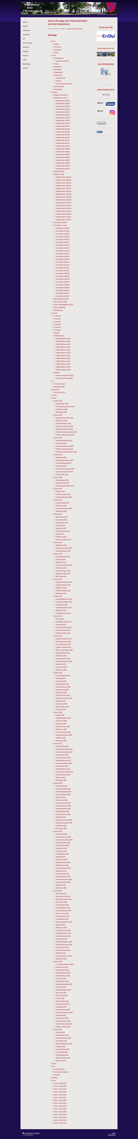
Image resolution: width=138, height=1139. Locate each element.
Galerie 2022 (58, 477)
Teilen (100, 132)
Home (54, 41)
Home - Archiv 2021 (60, 1097)
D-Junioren (57, 324)
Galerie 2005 (58, 831)
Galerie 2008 (58, 712)
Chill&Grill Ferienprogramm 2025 (66, 432)
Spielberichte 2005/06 (63, 157)
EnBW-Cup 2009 (61, 692)
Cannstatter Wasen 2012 (64, 621)
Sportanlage (58, 66)
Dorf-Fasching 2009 (62, 689)
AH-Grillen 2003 (61, 978)
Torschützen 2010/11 (62, 270)
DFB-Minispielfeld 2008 (63, 718)
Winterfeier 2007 (61, 780)
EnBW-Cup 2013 (61, 610)
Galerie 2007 (58, 743)
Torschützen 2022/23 (62, 236)
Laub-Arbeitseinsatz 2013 (64, 599)
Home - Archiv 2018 (60, 1106)
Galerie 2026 (58, 401)
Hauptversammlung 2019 (64, 497)
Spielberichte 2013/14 (63, 134)
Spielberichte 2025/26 (63, 100)
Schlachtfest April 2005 (63, 876)
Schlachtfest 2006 (61, 786)
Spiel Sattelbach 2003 (63, 975)
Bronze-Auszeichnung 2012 (65, 375)
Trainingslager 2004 (62, 905)
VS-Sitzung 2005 (61, 851)
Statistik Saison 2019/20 (63, 194)
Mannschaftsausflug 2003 (64, 984)
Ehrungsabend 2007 (62, 746)
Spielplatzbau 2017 (62, 522)
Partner (54, 1063)
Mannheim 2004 (61, 893)
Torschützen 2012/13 (62, 265)
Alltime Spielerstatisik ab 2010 (63, 304)
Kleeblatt (56, 372)
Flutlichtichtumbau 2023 (63, 463)
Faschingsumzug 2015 (63, 570)
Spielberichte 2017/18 (63, 123)
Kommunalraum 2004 (63, 916)
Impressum (57, 47)
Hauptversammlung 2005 (64, 879)
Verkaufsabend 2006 (62, 811)
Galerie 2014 (58, 579)
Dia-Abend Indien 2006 (63, 788)
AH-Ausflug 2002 (61, 1041)
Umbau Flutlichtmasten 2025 (65, 434)
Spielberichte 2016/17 (63, 126)
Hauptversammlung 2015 (64, 565)
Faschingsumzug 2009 (63, 687)
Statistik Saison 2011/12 (63, 216)
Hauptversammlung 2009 (64, 698)
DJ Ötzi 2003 (60, 998)
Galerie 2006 (58, 783)
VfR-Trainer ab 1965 (60, 301)
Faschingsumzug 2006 (63, 814)
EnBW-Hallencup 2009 (63, 367)
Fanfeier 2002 (60, 1032)
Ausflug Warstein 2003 (63, 973)
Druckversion (28, 1133)
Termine (54, 395)
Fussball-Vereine (59, 1069)
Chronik (56, 64)
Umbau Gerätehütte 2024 (64, 440)
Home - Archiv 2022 (60, 1094)
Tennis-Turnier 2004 (62, 913)
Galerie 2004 (58, 890)
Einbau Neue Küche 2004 (64, 944)
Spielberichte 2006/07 (63, 154)
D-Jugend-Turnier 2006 (63, 805)
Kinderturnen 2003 (62, 967)
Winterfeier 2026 (61, 412)
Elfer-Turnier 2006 (62, 800)
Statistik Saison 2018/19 (63, 197)
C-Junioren (57, 321)
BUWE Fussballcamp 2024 (64, 449)
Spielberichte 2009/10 (63, 146)
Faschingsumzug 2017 (63, 531)
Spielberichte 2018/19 (63, 120)
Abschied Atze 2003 (62, 1001)
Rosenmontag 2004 (62, 947)
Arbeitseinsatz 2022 (62, 480)
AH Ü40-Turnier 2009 (63, 695)
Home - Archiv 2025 (60, 1086)
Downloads (57, 49)
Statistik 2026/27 (59, 171)
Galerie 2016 (58, 542)
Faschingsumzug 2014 (63, 585)
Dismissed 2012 (61, 624)
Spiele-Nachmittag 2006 (63, 791)
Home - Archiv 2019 (60, 1103)
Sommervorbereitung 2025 (64, 426)
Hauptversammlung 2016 (64, 548)
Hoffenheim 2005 (61, 848)
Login (113, 1133)
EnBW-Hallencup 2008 (63, 369)
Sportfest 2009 (60, 678)
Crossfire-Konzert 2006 (63, 803)
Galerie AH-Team (59, 386)
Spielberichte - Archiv (60, 98)
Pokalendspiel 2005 (62, 854)
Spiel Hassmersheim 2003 (64, 1012)
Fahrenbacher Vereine (61, 1072)
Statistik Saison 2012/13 (63, 214)
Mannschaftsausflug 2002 (64, 1043)
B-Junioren (57, 318)
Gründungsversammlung (64, 83)
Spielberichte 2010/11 (63, 143)
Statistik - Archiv (59, 174)
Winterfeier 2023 (61, 457)
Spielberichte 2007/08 (63, 151)
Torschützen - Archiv (60, 225)
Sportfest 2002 (60, 1046)
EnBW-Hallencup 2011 (63, 361)
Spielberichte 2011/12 (63, 140)
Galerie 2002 (58, 1029)
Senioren (54, 92)
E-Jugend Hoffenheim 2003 (65, 964)
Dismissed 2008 (61, 723)
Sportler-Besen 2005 (62, 845)
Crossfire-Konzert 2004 (63, 936)
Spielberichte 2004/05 (63, 160)
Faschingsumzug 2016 (63, 551)
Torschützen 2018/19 (62, 248)
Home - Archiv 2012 (60, 1123)
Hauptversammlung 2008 (64, 735)
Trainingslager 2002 (62, 1035)
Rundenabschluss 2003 (63, 990)
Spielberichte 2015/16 (63, 129)
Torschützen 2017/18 (62, 250)
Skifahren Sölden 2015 (63, 573)
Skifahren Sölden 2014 (63, 590)
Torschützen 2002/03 (62, 293)
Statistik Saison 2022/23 (63, 185)
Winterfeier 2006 (61, 828)
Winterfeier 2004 (61, 958)
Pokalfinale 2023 (61, 466)
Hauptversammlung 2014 (64, 582)
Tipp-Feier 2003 (61, 987)
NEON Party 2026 (61, 409)
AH (53, 381)
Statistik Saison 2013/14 (63, 211)
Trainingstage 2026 (62, 403)
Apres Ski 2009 (61, 709)
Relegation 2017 (61, 528)
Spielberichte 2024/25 (63, 103)
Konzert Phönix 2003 (62, 1004)
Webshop (55, 1077)
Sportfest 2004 (60, 924)
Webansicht (111, 1135)
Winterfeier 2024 (61, 443)
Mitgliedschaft (58, 72)
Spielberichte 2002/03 (63, 165)
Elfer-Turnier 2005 (62, 859)
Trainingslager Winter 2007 (64, 771)
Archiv (54, 1080)
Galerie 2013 (58, 596)
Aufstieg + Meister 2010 (63, 647)
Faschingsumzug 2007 (63, 774)
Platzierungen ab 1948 (61, 299)
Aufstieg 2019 (60, 491)
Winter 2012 (60, 619)
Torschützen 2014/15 (62, 259)
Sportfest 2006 (60, 797)
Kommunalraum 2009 (63, 675)
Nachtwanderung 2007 (63, 769)
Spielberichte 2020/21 (63, 114)
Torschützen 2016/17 (62, 253)
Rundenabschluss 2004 (63, 933)
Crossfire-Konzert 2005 (63, 868)
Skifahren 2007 (61, 777)
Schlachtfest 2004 (61, 939)
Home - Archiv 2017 (60, 1108)
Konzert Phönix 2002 (62, 1049)
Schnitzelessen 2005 (62, 873)
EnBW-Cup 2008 (61, 729)
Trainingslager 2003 (62, 981)
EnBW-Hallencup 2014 (63, 352)
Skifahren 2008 (61, 737)
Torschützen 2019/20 (62, 245)
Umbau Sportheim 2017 (63, 539)
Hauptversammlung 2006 (64, 820)
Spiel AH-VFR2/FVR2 (63, 483)
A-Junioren (57, 316)
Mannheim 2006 (61, 825)
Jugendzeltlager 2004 (63, 907)
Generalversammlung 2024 (64, 446)
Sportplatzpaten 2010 (63, 653)
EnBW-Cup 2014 (61, 587)
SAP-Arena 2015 (61, 576)
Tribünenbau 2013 (62, 604)
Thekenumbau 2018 (62, 502)
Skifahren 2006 (61, 817)
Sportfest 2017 (60, 525)
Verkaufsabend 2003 (62, 970)
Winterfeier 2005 (61, 888)
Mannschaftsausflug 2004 (64, 922)
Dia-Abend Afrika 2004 (63, 896)
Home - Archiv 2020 (60, 1100)
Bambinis (57, 333)
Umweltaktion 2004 (62, 919)
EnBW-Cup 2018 (61, 511)
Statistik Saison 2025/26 (63, 177)
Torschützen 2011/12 (62, 267)
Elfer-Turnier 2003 (62, 995)
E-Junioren (57, 327)
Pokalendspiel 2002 (62, 1055)
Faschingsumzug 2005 (63, 882)
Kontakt (56, 44)
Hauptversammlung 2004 (64, 956)
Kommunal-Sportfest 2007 (64, 752)
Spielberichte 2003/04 (63, 163)
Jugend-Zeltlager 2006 (63, 794)
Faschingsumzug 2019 (63, 494)
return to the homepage (74, 28)
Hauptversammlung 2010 (64, 661)
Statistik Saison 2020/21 (63, 191)
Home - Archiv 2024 (60, 1089)
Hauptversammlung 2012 (64, 627)
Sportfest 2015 (60, 559)
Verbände (57, 1074)
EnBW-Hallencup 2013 (63, 355)
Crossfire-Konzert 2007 (63, 757)
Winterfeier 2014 (61, 593)
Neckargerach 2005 (62, 865)
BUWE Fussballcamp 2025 (64, 429)
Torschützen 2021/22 (62, 239)
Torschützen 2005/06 (62, 284)
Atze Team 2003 (61, 992)
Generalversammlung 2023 (64, 460)
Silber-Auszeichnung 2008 (64, 378)
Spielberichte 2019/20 (63, 117)
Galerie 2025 (58, 415)
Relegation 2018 (61, 505)
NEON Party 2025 (61, 420)
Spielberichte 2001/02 (63, 168)
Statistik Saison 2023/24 (63, 182)
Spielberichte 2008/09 (63, 148)
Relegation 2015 (61, 562)
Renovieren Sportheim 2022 (65, 485)
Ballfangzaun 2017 (62, 517)
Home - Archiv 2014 (60, 1117)
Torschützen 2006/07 (62, 282)
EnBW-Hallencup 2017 (63, 344)
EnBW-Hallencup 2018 (63, 341)
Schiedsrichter (58, 310)
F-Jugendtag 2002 (62, 1052)
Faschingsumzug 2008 (63, 732)
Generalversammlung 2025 (64, 418)
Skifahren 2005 (61, 885)
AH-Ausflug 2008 (61, 721)
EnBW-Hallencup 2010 (63, 364)
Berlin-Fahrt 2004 (61, 902)
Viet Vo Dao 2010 (61, 667)
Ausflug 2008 (60, 715)
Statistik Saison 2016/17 (63, 202)
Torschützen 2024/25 (62, 231)
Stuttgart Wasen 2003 (63, 1009)
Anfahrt (56, 52)
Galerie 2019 (58, 488)
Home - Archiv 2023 (60, 1091)
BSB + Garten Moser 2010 (64, 650)
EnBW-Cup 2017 (61, 536)
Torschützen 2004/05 (62, 287)
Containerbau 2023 (62, 474)
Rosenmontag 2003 (62, 1018)
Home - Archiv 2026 (60, 1083)
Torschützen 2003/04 (62, 290)
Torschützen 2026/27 (60, 222)
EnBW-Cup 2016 (61, 545)
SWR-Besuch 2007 (62, 766)
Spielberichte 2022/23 (63, 109)
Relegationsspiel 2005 (63, 862)
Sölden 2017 (60, 534)
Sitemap (36, 1133)
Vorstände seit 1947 (62, 61)
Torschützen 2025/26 (62, 228)
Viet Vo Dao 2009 (61, 704)
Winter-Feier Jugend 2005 (64, 839)
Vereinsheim (58, 69)
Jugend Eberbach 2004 (63, 910)
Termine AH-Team (59, 384)
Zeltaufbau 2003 (61, 1007)
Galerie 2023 (58, 454)
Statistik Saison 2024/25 (63, 180)
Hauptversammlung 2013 (64, 607)
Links (53, 1066)
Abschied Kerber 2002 (63, 1057)
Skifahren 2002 (61, 1060)
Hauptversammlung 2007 (64, 763)
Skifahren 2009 (61, 701)
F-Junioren (57, 330)
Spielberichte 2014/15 (63, 131)
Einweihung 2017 (61, 519)
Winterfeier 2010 (61, 670)
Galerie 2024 (58, 437)
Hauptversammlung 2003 (64, 1024)
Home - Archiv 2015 (60, 1114)
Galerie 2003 (58, 961)
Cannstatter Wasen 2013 (64, 602)
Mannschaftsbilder (60, 307)
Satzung (58, 81)
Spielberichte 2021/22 (63, 112)
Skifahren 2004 (61, 953)
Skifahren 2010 (61, 664)
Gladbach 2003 (61, 1015)
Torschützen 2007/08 (62, 279)
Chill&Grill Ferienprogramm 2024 (66, 451)
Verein (54, 55)
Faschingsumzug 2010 (63, 658)
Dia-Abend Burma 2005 (63, 837)
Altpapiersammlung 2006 (64, 822)
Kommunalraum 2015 (63, 556)
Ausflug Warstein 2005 (63, 842)
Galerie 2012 (58, 616)
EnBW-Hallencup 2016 (63, 347)
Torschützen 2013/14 (62, 262)
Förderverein (58, 75)
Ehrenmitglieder (59, 86)
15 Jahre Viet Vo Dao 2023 (64, 471)
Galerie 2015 (58, 553)
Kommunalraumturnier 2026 (65, 406)
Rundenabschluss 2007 (63, 760)
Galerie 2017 (58, 514)
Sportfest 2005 (60, 856)
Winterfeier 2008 (61, 740)
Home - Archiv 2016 (60, 1111)
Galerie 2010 (58, 636)
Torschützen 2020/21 (62, 242)
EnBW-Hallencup (59, 335)
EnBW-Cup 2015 (61, 568)
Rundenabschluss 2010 (63, 641)
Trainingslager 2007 (62, 754)
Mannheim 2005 (61, 871)
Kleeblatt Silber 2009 (62, 706)
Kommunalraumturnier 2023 (65, 468)
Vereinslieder (58, 89)
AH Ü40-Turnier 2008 (63, 726)
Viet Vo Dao (55, 389)
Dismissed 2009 (61, 681)
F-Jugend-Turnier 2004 (63, 930)
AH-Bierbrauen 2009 (62, 684)
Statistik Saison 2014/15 (63, 208)
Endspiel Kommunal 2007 (64, 749)
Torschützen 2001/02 (62, 296)
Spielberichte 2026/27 (61, 95)
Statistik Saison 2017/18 (63, 199)
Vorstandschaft (58, 58)
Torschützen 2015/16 (62, 256)
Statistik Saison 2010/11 (63, 219)
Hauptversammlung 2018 (64, 508)
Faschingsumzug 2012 (63, 630)
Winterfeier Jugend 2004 (64, 899)
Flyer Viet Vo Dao (59, 392)
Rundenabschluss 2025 (63, 423)
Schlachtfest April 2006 (63, 808)
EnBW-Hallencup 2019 (63, 338)
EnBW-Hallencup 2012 (63, 358)
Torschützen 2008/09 (62, 276)
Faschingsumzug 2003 (63, 1021)
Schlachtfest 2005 (61, 834)
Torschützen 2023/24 (62, 233)
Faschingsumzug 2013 (63, 613)
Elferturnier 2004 (61, 927)
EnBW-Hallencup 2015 (63, 350)
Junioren (54, 313)
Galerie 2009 (58, 672)
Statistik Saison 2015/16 (63, 205)
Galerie (54, 398)
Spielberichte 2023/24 (63, 106)
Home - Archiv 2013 (60, 1120)
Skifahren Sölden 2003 (63, 1026)
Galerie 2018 (58, 500)
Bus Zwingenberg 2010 (63, 644)
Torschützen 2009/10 (62, 273)
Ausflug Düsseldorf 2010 (64, 638)
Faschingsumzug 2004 (63, 950)
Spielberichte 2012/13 (63, 137)
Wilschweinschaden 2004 (64, 941)
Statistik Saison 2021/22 (63, 188)
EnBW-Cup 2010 (61, 655)
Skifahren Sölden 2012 (63, 633)
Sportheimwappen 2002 (63, 1038)
